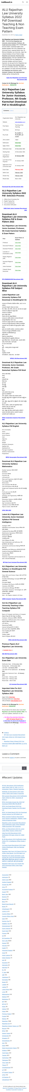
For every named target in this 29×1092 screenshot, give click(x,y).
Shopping (4, 1038)
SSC (3, 1043)
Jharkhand (5, 977)
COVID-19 (5, 911)
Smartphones (6, 1040)
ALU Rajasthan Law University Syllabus (13, 39)
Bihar (3, 901)
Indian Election (6, 958)
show (11, 110)
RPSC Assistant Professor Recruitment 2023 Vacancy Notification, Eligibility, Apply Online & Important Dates (14, 818)
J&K (3, 975)
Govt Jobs (5, 940)
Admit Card (5, 879)
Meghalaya (5, 999)
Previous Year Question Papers (16, 65)
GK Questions (6, 938)
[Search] (24, 768)
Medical (4, 997)
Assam (4, 892)
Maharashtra (5, 994)
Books (4, 906)
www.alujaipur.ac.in (20, 122)
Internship (5, 965)
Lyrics (3, 992)
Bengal (4, 899)
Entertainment (6, 926)
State (3, 1045)
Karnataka (5, 979)
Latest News (5, 989)
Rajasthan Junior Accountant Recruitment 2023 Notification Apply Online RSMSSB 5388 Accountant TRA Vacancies (14, 824)
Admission (5, 877)
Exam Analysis (6, 928)
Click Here (18, 245)
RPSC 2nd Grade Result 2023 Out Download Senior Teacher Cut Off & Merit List (13, 808)
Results (4, 1028)
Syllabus (6, 732)
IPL (3, 970)
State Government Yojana (9, 1048)
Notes (3, 1006)
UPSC (3, 1075)
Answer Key (5, 884)
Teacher (4, 1055)
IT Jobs (4, 972)
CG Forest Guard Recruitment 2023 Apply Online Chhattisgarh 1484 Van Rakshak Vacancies (14, 847)
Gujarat (4, 943)
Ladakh (4, 984)
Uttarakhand (5, 1079)
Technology (5, 1058)
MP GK (4, 1004)
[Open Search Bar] (23, 2)
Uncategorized (6, 1067)
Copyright (14, 1089)
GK (3, 936)
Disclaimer (11, 1088)
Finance (4, 933)
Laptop (4, 987)
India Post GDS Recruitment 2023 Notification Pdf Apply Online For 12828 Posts (13, 835)
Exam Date (5, 931)
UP (3, 1070)
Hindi (3, 953)
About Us (5, 1088)
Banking (4, 897)
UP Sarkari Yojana (7, 1072)
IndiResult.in (6, 2)
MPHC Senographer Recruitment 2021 (16, 457)
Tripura (4, 1065)
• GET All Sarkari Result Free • (14, 719)
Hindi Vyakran (6, 955)
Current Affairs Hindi (8, 916)
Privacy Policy (18, 1088)
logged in (12, 757)
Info (3, 960)
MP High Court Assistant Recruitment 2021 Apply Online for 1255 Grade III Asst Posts (13, 737)
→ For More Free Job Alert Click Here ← (14, 717)
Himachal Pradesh (7, 950)
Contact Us (20, 1089)
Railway (4, 1018)
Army (3, 887)
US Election (5, 1077)
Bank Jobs (5, 894)
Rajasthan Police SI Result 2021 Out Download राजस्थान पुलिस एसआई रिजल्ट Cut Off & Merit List (14, 743)
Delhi (3, 918)
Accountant (5, 875)
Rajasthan (5, 1021)
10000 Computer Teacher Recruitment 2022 (14, 599)
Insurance (5, 962)
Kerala (4, 982)
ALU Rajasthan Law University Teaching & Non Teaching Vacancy (13, 55)
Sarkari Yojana (6, 1033)
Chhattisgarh (5, 909)
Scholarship (5, 1036)
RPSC (3, 1031)
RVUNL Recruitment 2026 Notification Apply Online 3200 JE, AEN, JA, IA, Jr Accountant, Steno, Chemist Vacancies (13, 787)
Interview (4, 967)
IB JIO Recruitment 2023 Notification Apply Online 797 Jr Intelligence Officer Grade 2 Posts (14, 841)
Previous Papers (6, 1014)
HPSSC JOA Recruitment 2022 (18, 358)
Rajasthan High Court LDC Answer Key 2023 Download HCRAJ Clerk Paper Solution (13, 865)
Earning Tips (5, 921)
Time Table (5, 1062)
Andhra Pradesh (6, 882)
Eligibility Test (6, 923)
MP (3, 1001)
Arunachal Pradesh (7, 889)
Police (3, 1011)
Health (4, 948)
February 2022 (19, 172)
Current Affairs (6, 914)
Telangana (5, 1060)
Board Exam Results (7, 904)
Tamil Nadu (5, 1053)
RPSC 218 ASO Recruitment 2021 (17, 640)
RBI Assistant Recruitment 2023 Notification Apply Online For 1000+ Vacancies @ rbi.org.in (14, 797)
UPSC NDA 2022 (6, 510)
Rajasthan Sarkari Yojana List (10, 1026)
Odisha (4, 1009)
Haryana (4, 945)
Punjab (4, 1016)
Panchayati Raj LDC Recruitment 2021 (12, 186)
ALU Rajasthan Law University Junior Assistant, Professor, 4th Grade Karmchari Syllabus (13, 42)
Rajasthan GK (6, 1023)
